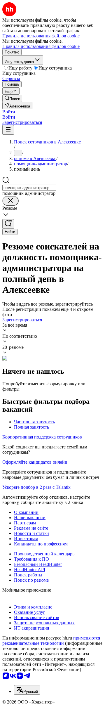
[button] (8, 111)
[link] (12, 98)
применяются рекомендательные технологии (51, 640)
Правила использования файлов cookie (41, 46)
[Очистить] (10, 201)
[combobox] (29, 188)
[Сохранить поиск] (8, 224)
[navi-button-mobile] (8, 130)
